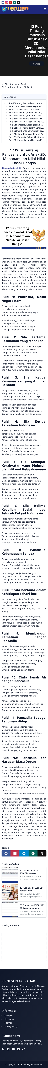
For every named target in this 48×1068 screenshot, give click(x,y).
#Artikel (36, 63)
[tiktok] (18, 2)
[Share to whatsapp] (33, 853)
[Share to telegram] (23, 853)
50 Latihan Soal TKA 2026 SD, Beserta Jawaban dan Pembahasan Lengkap (30, 872)
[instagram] (6, 2)
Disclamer (9, 1019)
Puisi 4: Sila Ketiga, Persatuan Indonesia (28, 115)
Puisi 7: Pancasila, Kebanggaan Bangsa (27, 124)
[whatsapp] (14, 2)
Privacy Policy (11, 1026)
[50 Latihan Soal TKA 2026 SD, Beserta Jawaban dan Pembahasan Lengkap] (10, 875)
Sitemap (8, 1022)
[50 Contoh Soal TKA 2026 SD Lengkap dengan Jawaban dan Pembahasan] (10, 909)
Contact (8, 1015)
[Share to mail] (14, 853)
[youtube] (10, 2)
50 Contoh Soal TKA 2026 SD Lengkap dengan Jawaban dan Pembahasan (32, 906)
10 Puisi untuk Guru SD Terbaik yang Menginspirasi (31, 889)
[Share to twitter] (42, 853)
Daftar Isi (11, 96)
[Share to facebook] (6, 853)
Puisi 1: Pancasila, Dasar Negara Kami (27, 106)
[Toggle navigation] (44, 9)
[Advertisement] (11, 49)
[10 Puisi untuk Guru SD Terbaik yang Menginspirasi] (10, 892)
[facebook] (3, 2)
